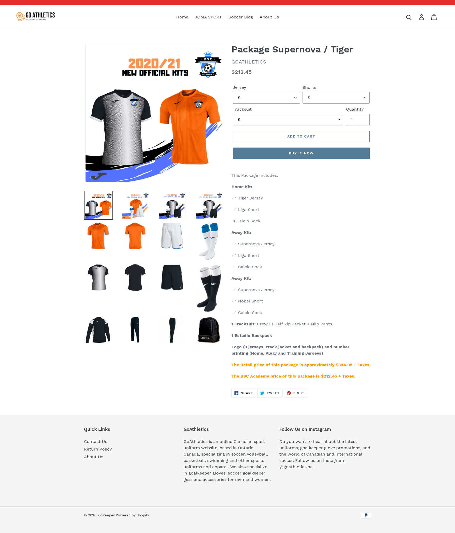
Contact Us (95, 441)
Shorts (309, 87)
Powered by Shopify (132, 515)
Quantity (355, 109)
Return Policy (98, 449)
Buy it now (301, 153)
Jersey (239, 87)
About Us (93, 456)
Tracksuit (242, 109)
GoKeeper (106, 515)
